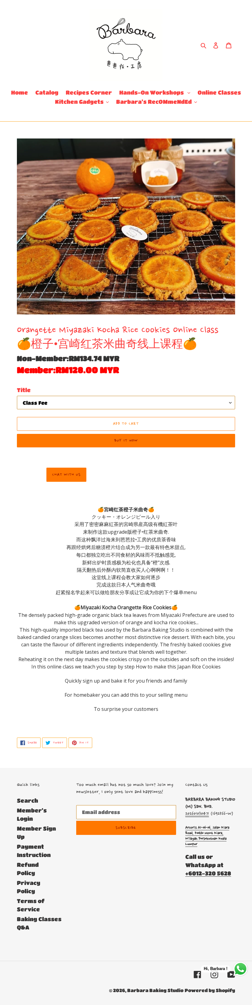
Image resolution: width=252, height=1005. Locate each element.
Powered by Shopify (210, 990)
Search (27, 800)
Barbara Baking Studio (155, 990)
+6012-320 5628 (208, 873)
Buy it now (126, 440)
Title (24, 390)
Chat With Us (66, 474)
